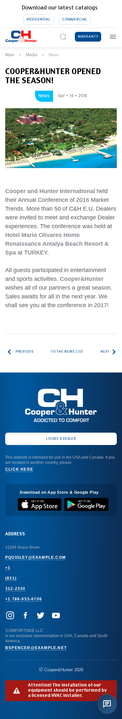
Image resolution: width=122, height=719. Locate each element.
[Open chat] (107, 704)
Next (105, 351)
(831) (11, 578)
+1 (7, 568)
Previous (25, 351)
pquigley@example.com (35, 557)
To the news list (67, 351)
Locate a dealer (61, 438)
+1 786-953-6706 (23, 599)
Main (9, 54)
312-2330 (15, 588)
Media (31, 54)
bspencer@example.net (36, 648)
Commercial (75, 19)
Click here (19, 469)
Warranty (88, 36)
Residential (39, 19)
